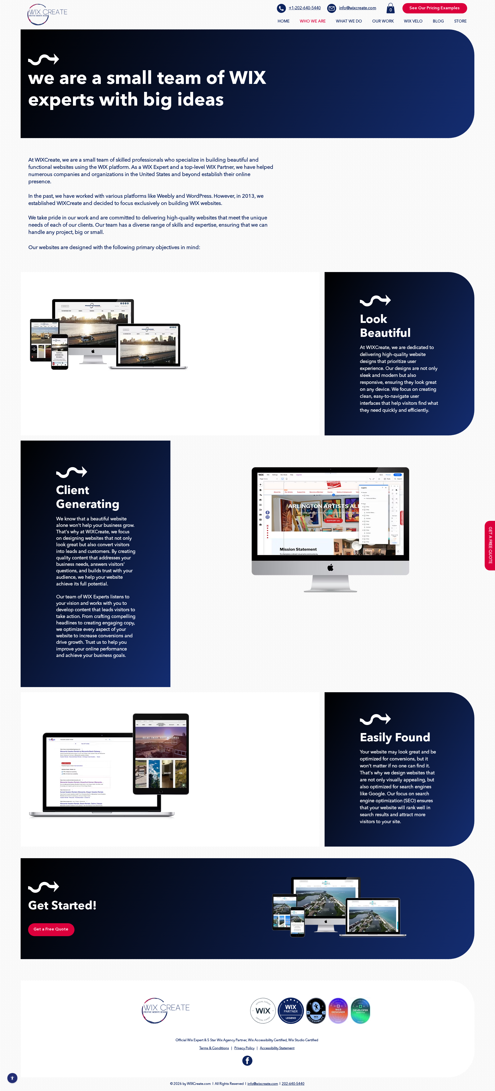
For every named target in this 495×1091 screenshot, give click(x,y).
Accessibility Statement (277, 1048)
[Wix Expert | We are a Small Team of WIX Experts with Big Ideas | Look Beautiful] (263, 1011)
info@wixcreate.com (357, 8)
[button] (390, 8)
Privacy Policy (244, 1048)
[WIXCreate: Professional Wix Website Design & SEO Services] (47, 14)
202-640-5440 (293, 1084)
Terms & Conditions (214, 1048)
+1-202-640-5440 (305, 8)
